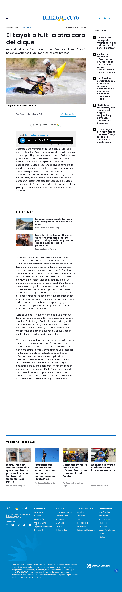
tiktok (18, 524)
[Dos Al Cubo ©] (98, 567)
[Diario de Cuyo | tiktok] (115, 18)
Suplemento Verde (43, 526)
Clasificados (104, 512)
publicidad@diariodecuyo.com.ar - (50, 570)
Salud (79, 519)
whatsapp (35, 524)
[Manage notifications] (116, 571)
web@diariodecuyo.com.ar (55, 567)
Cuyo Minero (40, 523)
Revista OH (39, 530)
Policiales (60, 508)
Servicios (103, 526)
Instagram (12, 524)
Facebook (7, 524)
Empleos (103, 523)
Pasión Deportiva (64, 512)
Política (37, 515)
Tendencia (82, 526)
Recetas (59, 526)
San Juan (27, 27)
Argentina (60, 519)
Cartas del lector (85, 508)
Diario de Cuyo (12, 27)
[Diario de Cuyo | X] (110, 18)
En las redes (61, 530)
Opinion (80, 512)
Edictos (102, 537)
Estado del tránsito (86, 530)
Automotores (105, 519)
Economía (39, 519)
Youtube (29, 524)
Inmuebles (103, 515)
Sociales (81, 515)
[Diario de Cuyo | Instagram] (105, 18)
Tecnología (82, 523)
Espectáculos (62, 515)
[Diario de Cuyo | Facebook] (100, 18)
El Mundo (60, 523)
